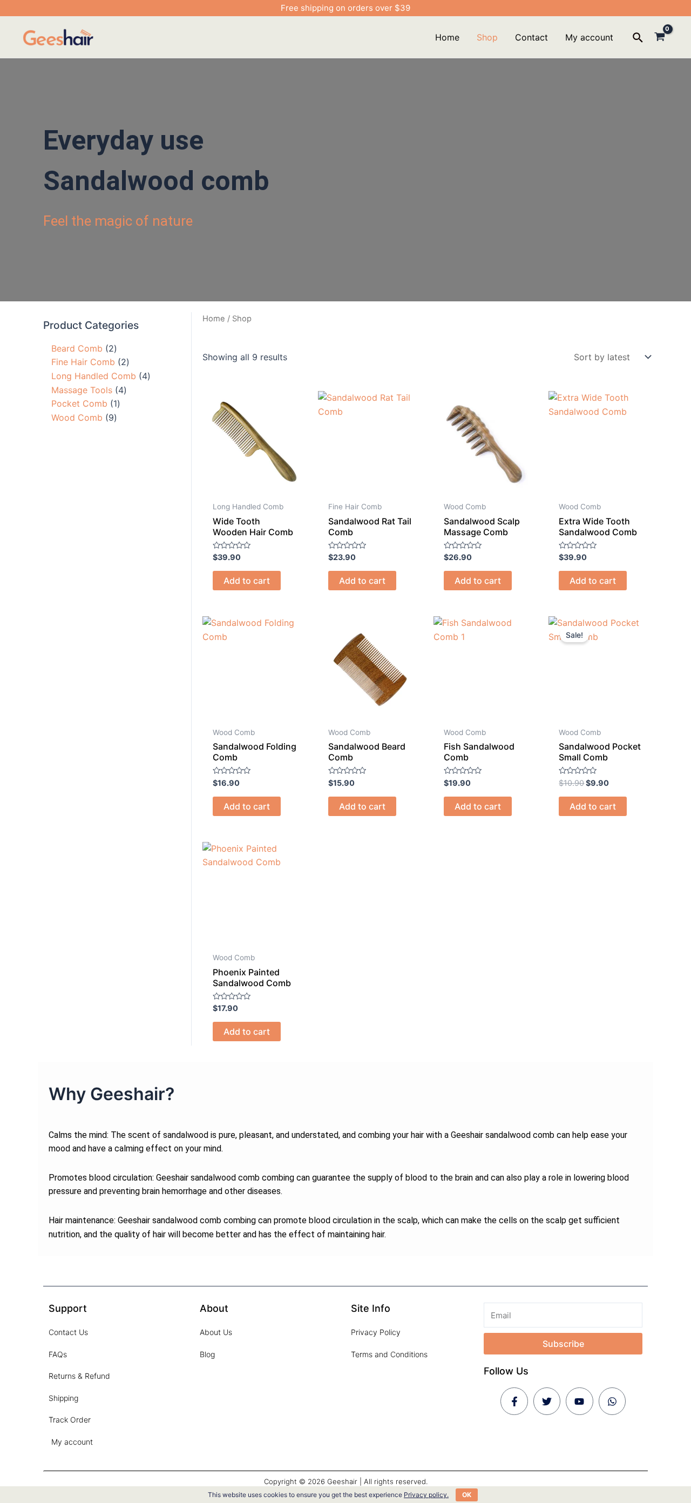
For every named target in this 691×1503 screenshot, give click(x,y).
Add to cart (246, 580)
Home (213, 318)
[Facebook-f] (513, 1400)
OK (466, 1495)
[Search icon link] (638, 39)
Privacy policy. (426, 1495)
